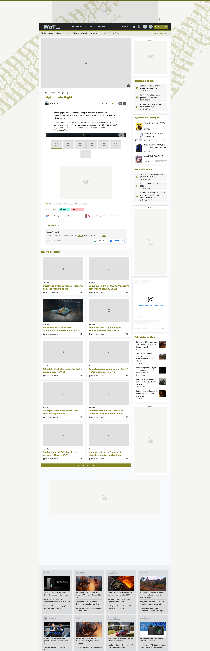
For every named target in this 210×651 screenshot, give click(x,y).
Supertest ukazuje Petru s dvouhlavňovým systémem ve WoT (61, 329)
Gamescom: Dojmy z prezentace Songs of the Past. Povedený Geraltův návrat (145, 357)
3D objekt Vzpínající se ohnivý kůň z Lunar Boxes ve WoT (62, 370)
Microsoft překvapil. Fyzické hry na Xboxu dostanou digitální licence (147, 370)
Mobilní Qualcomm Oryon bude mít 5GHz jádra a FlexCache (120, 646)
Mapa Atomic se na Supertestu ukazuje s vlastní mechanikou (105, 453)
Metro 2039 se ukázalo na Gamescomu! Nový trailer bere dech (146, 381)
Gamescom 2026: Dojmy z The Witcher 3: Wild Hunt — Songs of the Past (89, 595)
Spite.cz (139, 363)
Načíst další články (85, 465)
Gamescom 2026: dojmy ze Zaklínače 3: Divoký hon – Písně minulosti (146, 344)
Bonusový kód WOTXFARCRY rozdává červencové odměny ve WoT (109, 287)
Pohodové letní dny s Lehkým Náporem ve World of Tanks (105, 329)
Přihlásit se (161, 26)
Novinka (52, 93)
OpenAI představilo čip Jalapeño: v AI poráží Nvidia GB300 (120, 600)
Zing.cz (138, 349)
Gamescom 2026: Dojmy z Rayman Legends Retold (88, 609)
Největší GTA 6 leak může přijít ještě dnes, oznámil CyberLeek (57, 607)
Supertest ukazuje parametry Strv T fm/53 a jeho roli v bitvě (108, 370)
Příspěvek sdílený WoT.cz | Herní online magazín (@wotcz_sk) (156, 328)
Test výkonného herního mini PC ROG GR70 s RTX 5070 (119, 607)
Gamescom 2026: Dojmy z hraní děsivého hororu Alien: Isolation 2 (88, 603)
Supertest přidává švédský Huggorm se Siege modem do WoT (63, 287)
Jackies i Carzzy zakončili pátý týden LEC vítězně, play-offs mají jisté (56, 641)
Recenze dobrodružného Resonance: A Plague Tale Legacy (152, 609)
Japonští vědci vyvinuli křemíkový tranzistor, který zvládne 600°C (120, 594)
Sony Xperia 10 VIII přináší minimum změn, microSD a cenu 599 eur (153, 646)
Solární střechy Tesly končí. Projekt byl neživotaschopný (121, 640)
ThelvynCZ (54, 103)
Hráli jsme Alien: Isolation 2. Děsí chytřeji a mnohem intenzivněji (147, 393)
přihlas (80, 235)
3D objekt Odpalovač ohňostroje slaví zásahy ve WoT (60, 412)
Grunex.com (140, 375)
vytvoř (104, 235)
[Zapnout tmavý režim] (151, 27)
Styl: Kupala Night (63, 93)
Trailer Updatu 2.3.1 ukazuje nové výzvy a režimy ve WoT (61, 453)
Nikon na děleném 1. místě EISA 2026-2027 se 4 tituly (151, 640)
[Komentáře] (112, 103)
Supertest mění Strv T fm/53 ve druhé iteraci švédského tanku (106, 412)
